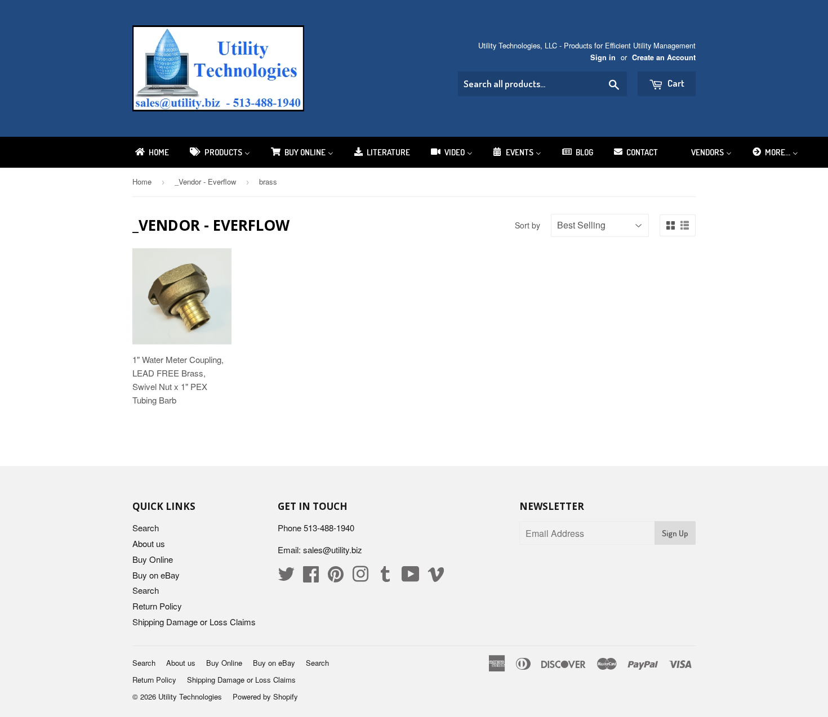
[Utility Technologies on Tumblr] (385, 577)
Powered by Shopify (265, 696)
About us (148, 543)
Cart (675, 83)
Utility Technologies (190, 696)
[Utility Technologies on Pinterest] (335, 577)
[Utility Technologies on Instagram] (360, 577)
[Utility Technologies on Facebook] (310, 577)
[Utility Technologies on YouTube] (411, 577)
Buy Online (152, 559)
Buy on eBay (156, 575)
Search (145, 528)
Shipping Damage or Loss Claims (194, 622)
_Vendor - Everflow (205, 181)
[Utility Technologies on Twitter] (286, 577)
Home (142, 181)
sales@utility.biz (332, 549)
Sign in (603, 57)
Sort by (527, 225)
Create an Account (664, 57)
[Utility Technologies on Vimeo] (436, 577)
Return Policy (157, 606)
